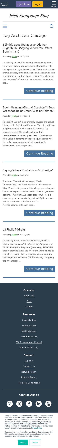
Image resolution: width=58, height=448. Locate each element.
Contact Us (29, 366)
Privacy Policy (36, 428)
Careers (29, 307)
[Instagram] (9, 404)
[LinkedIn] (38, 404)
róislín (14, 57)
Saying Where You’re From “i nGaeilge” (28, 170)
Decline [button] (35, 442)
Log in (37, 4)
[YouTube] (48, 404)
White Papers (29, 325)
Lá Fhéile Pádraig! (14, 229)
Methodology (29, 331)
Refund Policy (29, 372)
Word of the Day (29, 347)
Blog (29, 301)
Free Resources (29, 336)
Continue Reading (39, 91)
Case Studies (29, 320)
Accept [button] (22, 442)
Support (29, 361)
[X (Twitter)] (19, 404)
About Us (29, 296)
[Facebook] (29, 404)
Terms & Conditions (29, 383)
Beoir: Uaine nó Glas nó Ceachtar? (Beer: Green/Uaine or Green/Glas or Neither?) (29, 109)
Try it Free (23, 4)
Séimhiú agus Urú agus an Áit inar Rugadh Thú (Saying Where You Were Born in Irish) (27, 48)
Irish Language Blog (29, 15)
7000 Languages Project (29, 342)
